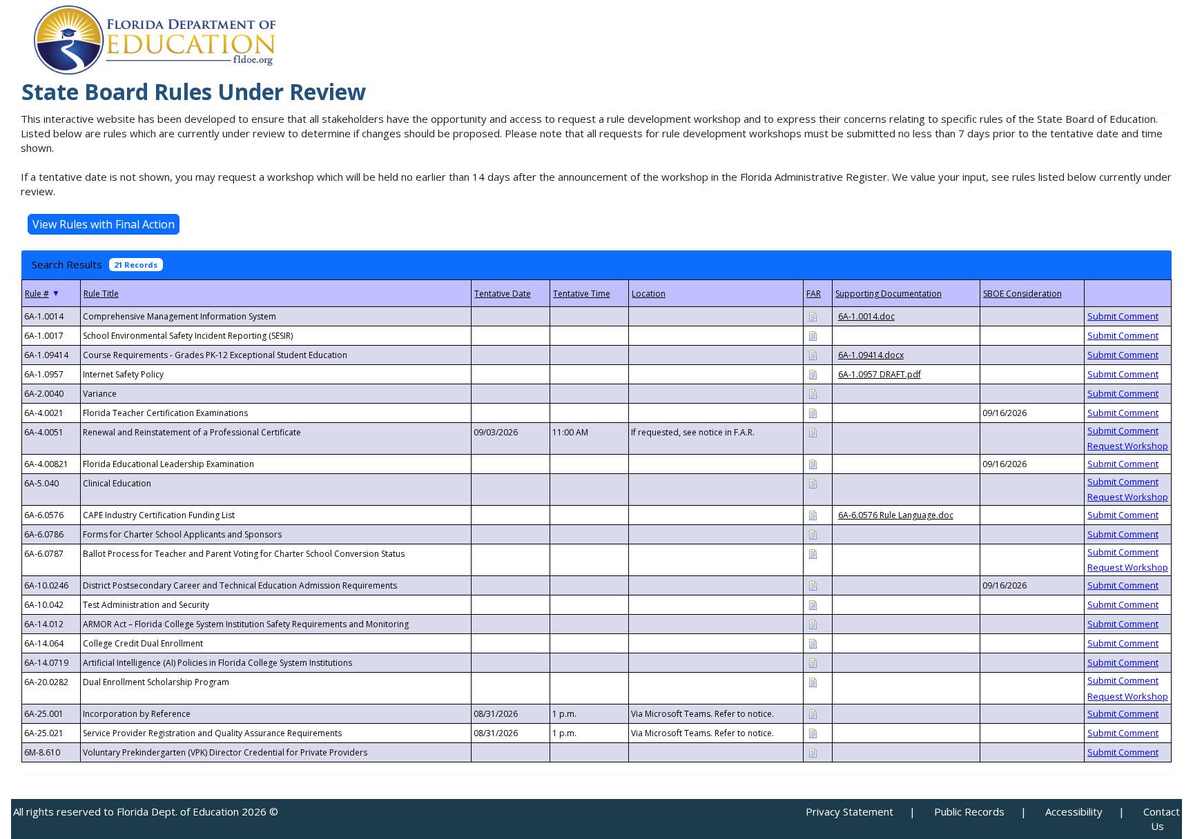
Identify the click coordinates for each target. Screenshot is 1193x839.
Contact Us (1161, 819)
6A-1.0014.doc (866, 316)
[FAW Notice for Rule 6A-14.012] (812, 623)
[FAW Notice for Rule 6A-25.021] (812, 732)
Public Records (969, 811)
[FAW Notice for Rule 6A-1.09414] (812, 354)
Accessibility (1074, 811)
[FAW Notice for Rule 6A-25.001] (812, 713)
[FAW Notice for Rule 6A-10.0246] (812, 585)
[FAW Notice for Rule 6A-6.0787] (812, 553)
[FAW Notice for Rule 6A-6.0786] (812, 534)
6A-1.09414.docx (871, 355)
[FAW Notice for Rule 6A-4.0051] (812, 431)
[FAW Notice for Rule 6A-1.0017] (812, 335)
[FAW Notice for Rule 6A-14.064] (812, 643)
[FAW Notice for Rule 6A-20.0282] (812, 681)
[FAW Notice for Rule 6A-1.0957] (812, 373)
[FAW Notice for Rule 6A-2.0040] (812, 393)
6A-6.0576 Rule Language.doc (895, 515)
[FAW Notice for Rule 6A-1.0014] (812, 316)
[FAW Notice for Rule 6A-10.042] (812, 604)
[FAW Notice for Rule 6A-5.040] (812, 482)
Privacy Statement (849, 811)
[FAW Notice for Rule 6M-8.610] (812, 752)
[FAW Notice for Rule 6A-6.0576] (812, 514)
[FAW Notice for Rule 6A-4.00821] (812, 463)
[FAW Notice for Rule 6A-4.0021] (812, 412)
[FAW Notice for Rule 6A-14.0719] (812, 662)
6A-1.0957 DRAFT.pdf (879, 374)
